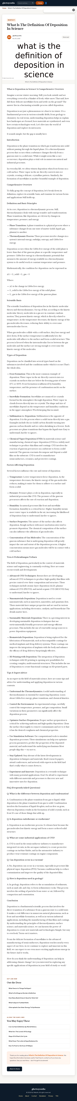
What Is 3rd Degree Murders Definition (22, 993)
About (27, 1096)
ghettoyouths (8, 3)
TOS (57, 1096)
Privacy (50, 1096)
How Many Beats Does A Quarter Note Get (23, 998)
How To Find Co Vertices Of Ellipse (21, 1046)
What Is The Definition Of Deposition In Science (46, 1055)
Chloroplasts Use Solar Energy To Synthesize (24, 1007)
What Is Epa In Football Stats (19, 1003)
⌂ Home (39, 3)
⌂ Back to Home (14, 1069)
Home (21, 1096)
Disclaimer (42, 1096)
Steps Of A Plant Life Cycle (18, 1036)
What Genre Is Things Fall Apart (20, 988)
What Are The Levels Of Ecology (20, 1031)
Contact (34, 1096)
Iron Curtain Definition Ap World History (22, 1027)
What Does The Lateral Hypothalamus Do (23, 1041)
